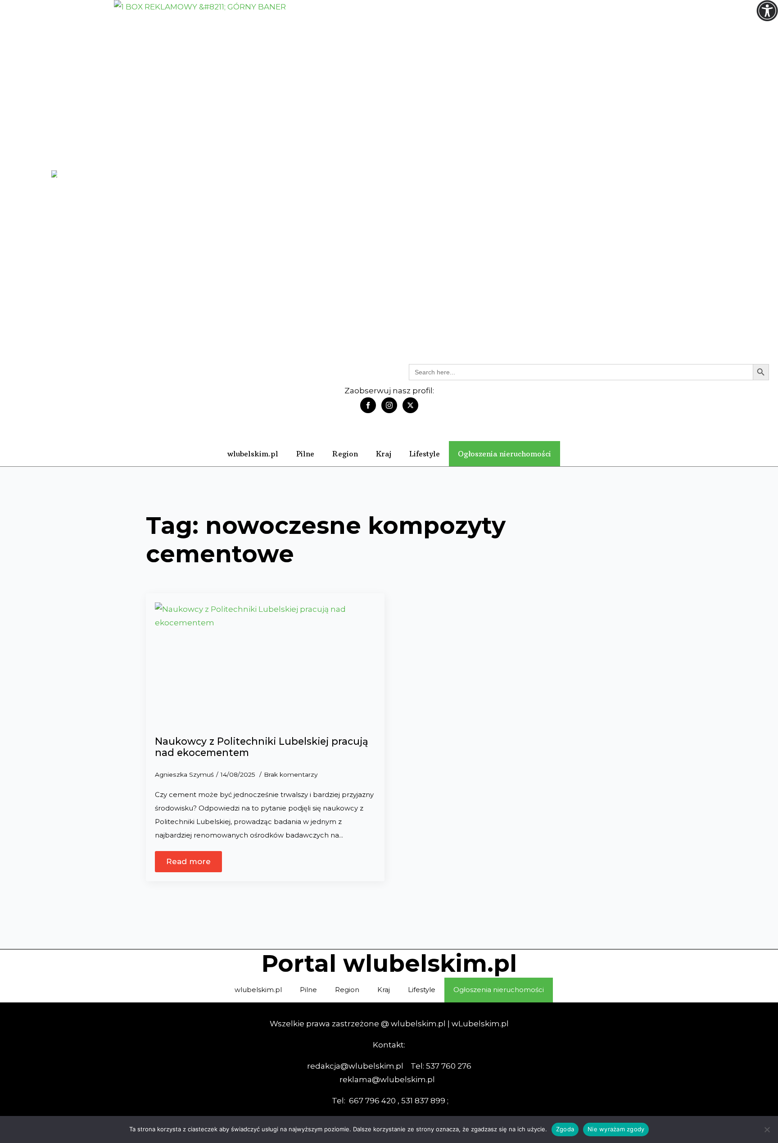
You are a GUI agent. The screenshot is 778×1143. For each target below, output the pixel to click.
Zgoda (565, 1129)
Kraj (383, 453)
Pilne (305, 453)
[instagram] (389, 405)
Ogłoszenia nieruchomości (504, 453)
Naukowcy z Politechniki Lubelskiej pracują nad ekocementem (261, 747)
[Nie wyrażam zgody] (766, 1129)
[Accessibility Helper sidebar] (767, 11)
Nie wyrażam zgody (616, 1129)
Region (345, 453)
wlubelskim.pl (252, 453)
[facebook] (368, 405)
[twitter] (410, 405)
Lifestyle (424, 453)
